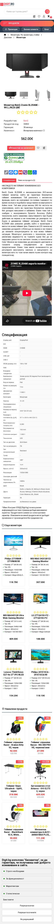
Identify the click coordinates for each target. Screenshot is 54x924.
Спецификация (9, 180)
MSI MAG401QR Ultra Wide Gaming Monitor (13, 616)
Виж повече (8, 900)
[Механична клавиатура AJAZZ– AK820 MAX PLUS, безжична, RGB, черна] (40, 813)
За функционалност (15, 879)
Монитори (21, 37)
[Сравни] (34, 16)
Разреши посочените (27, 912)
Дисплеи (8, 37)
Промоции (12, 29)
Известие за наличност (22, 148)
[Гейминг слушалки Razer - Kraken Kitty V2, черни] (13, 726)
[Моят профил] (44, 16)
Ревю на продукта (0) (26, 180)
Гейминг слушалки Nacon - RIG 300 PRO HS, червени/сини (40, 745)
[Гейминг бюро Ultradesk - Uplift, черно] (13, 770)
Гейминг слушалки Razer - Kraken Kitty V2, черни (13, 745)
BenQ (26, 121)
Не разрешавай (27, 919)
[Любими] (39, 16)
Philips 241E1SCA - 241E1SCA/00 (40, 673)
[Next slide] (45, 65)
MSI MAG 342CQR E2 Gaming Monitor (40, 560)
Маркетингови (12, 886)
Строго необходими (15, 871)
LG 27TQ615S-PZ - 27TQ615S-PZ (40, 616)
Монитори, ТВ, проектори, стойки (25, 35)
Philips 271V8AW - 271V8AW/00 (13, 560)
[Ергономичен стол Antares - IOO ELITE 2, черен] (40, 770)
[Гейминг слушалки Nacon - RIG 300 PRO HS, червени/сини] (40, 726)
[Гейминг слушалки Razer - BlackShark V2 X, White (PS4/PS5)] (13, 813)
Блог (47, 29)
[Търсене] (47, 11)
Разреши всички (27, 906)
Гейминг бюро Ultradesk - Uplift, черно (13, 788)
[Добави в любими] (38, 148)
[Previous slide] (8, 65)
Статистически (13, 893)
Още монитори (13, 525)
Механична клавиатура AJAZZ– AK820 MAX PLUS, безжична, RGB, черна (40, 834)
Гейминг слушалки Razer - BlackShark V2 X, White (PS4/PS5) (13, 833)
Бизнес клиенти (31, 29)
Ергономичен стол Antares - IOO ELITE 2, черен (40, 788)
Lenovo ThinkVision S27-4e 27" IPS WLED (13, 673)
